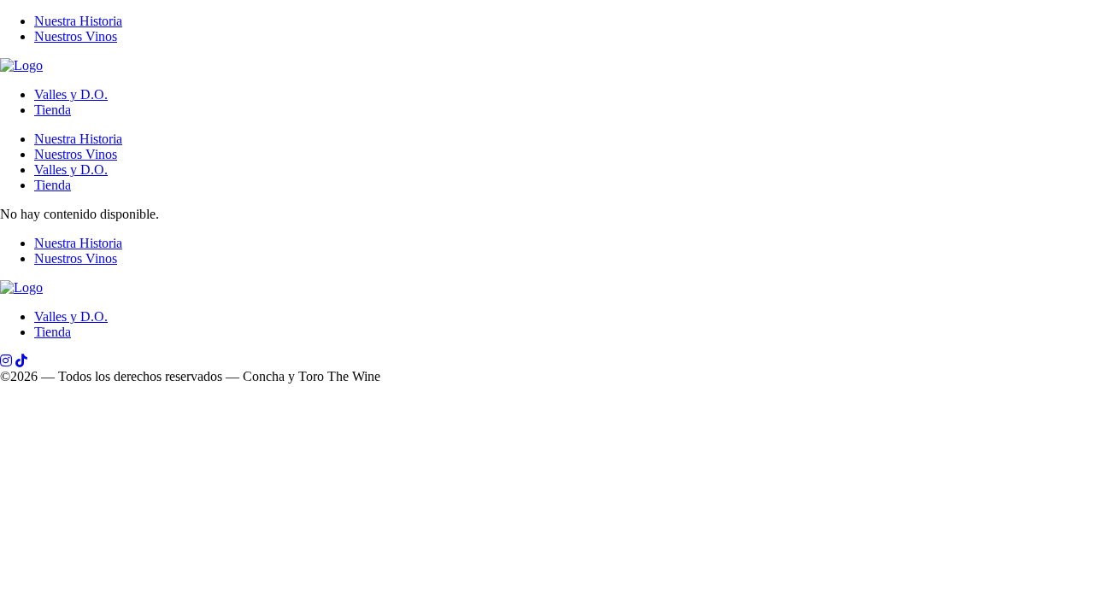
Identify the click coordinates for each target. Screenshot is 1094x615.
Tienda (52, 109)
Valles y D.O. (71, 94)
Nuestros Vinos (75, 36)
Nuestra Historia (78, 21)
